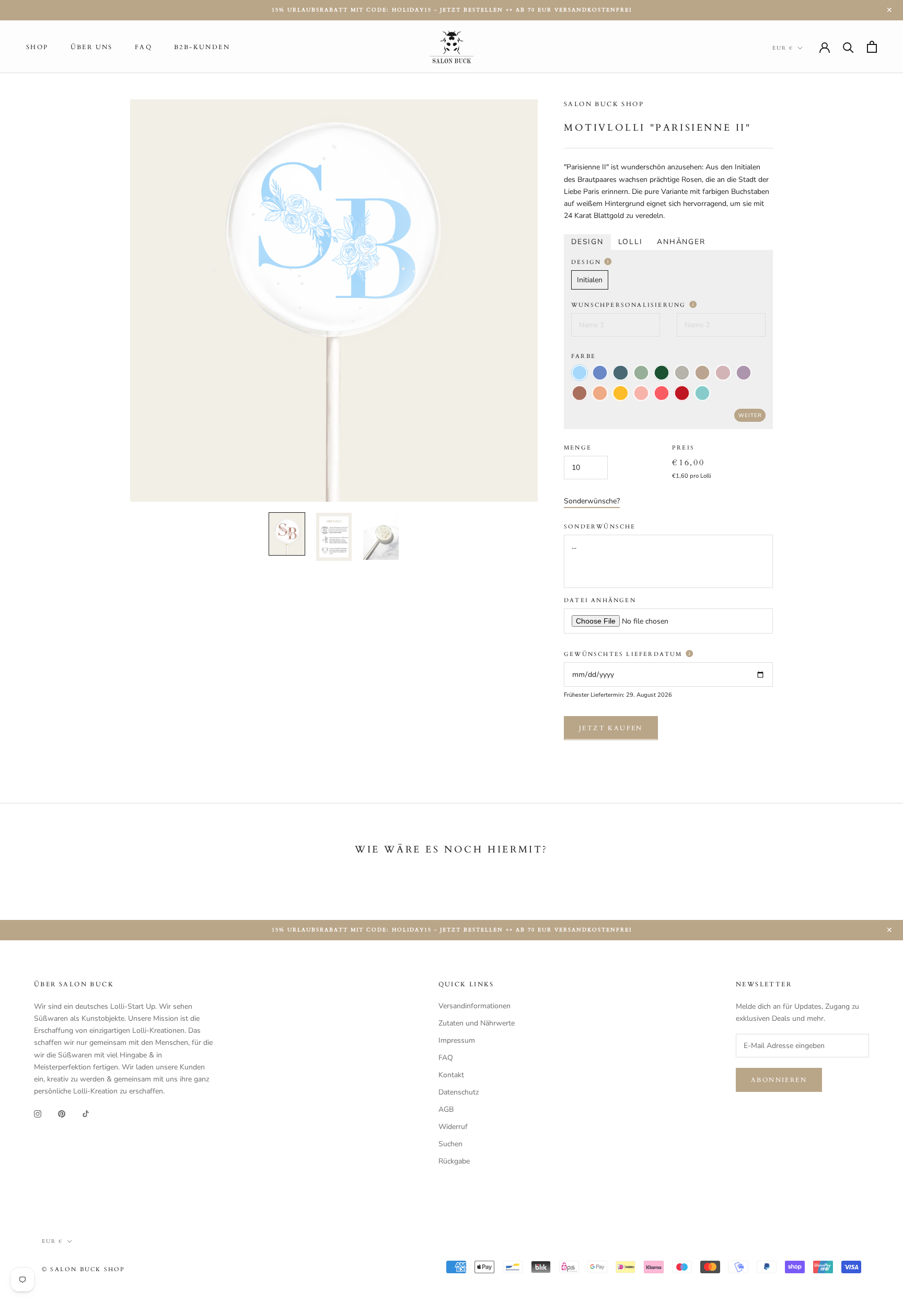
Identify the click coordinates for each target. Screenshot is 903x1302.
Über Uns (92, 47)
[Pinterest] (61, 1114)
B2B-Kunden (202, 47)
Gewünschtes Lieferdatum (624, 654)
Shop (37, 47)
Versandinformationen (474, 1006)
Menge (578, 448)
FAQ (143, 47)
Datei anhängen (600, 600)
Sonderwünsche (600, 527)
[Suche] (848, 46)
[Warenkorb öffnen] (872, 47)
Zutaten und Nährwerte (476, 1023)
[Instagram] (37, 1114)
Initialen (590, 280)
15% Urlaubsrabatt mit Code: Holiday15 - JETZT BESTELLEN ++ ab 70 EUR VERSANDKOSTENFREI (452, 10)
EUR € (782, 48)
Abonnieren (779, 1080)
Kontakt (451, 1075)
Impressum (456, 1040)
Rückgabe (454, 1161)
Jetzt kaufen (611, 727)
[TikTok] (85, 1114)
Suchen (450, 1144)
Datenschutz (458, 1092)
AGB (446, 1109)
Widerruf (453, 1127)
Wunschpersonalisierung (630, 305)
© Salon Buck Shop (83, 1269)
